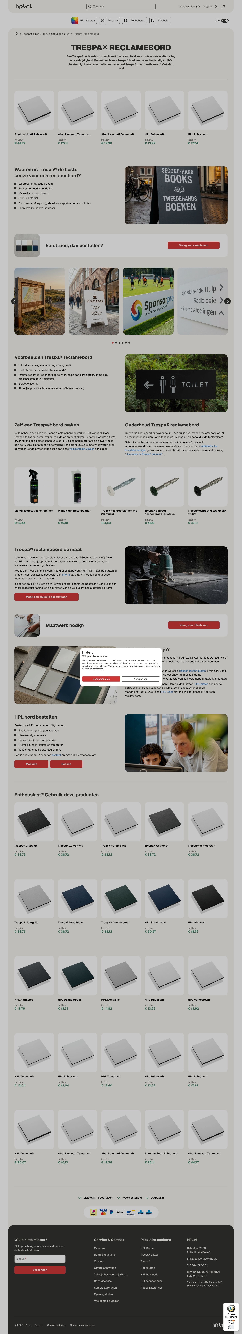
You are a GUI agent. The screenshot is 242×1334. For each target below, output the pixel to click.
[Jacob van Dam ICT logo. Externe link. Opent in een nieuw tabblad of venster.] (87, 652)
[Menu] (237, 1305)
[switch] (231, 1327)
